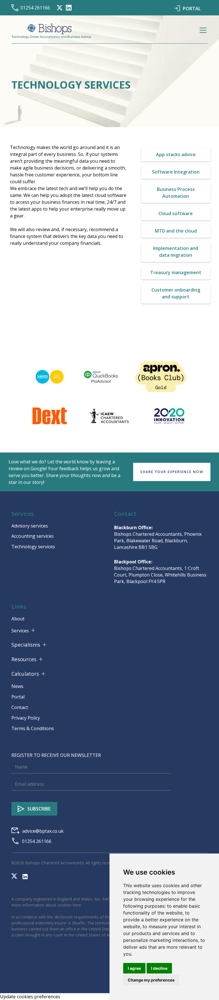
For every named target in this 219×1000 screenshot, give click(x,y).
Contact (19, 707)
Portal (18, 697)
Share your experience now (171, 471)
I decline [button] (159, 968)
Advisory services (29, 526)
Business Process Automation (176, 192)
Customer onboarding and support (175, 293)
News (17, 686)
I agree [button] (134, 968)
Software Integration (176, 172)
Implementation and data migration (175, 251)
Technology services (33, 546)
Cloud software (176, 213)
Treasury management (175, 272)
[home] (51, 31)
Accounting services (32, 536)
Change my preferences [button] (151, 979)
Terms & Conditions (32, 728)
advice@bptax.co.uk (43, 831)
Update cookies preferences (30, 996)
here (77, 905)
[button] (202, 31)
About (18, 619)
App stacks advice (176, 154)
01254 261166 (35, 8)
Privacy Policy (25, 718)
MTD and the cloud (176, 231)
